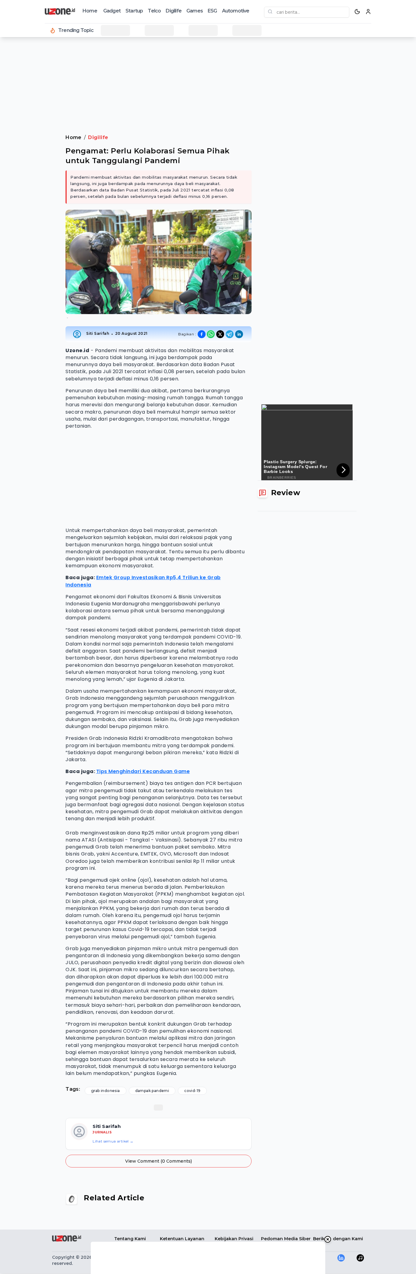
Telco (154, 11)
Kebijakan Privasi (234, 1238)
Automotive (235, 11)
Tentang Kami (130, 1238)
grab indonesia (105, 1090)
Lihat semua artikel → (113, 1141)
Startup (134, 11)
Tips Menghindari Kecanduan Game (143, 771)
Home (90, 11)
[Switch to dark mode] (357, 12)
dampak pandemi (152, 1090)
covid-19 (192, 1090)
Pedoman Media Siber (286, 1238)
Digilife (174, 11)
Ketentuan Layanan (182, 1238)
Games (194, 11)
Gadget (112, 11)
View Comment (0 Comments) (158, 1161)
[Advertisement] (29, 140)
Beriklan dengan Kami (338, 1238)
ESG (212, 11)
